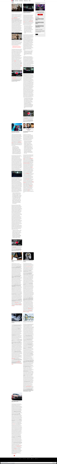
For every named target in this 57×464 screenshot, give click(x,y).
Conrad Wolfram (27, 173)
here (28, 190)
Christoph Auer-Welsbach (18, 304)
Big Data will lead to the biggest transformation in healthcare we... (16, 131)
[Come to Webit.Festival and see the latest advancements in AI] (28, 127)
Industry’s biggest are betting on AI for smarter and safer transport (16, 401)
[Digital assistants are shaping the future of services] (17, 256)
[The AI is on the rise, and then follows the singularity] (28, 256)
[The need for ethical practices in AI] (17, 7)
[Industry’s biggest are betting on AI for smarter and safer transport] (17, 396)
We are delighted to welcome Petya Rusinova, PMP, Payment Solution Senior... (40, 26)
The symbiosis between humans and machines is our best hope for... (27, 12)
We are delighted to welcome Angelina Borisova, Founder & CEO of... (40, 19)
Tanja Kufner (14, 453)
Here (28, 189)
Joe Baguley (13, 305)
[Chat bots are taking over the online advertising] (17, 317)
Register (40, 14)
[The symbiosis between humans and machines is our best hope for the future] (28, 7)
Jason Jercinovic (18, 362)
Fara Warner (18, 361)
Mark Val (32, 167)
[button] (44, 0)
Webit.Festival (16, 302)
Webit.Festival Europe (28, 386)
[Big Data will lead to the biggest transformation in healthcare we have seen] (17, 127)
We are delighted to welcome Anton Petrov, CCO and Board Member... (40, 23)
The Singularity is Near (28, 266)
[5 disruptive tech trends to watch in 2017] (28, 317)
